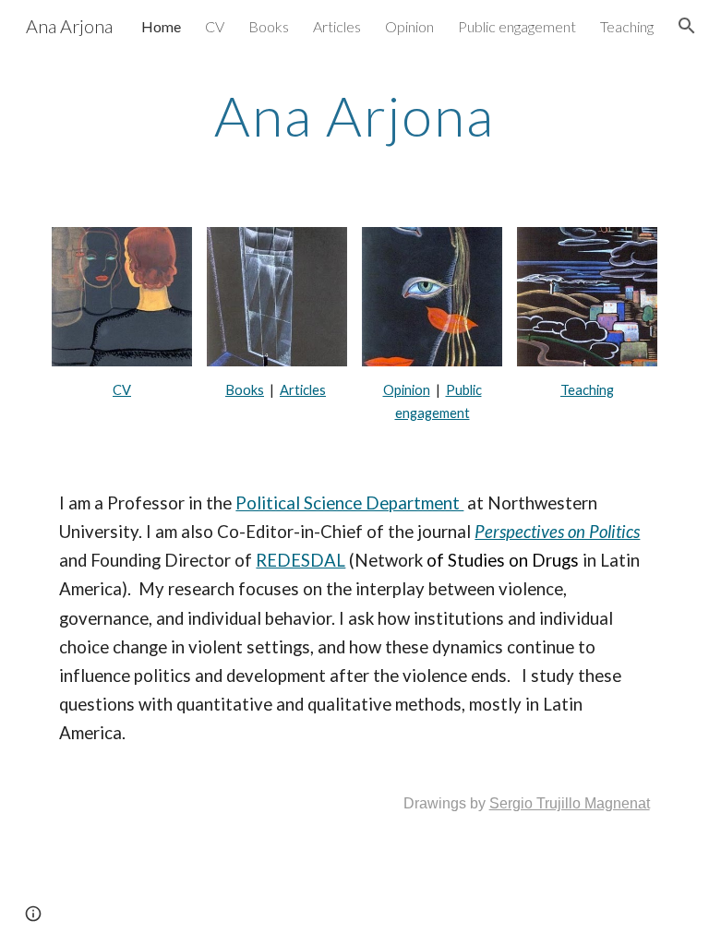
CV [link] (214, 26)
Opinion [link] (409, 26)
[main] (354, 115)
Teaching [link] (627, 26)
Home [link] (161, 26)
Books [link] (268, 26)
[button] (687, 26)
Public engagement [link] (517, 26)
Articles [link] (337, 26)
